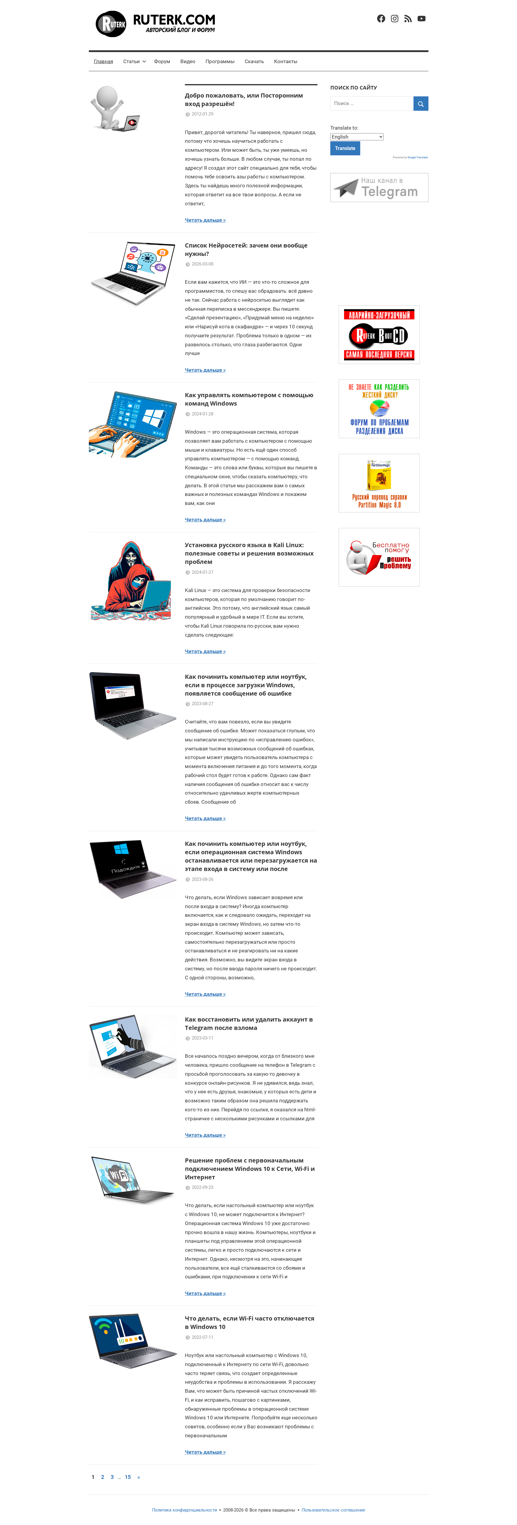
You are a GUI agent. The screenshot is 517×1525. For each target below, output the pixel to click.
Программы (220, 61)
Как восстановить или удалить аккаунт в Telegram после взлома (249, 1023)
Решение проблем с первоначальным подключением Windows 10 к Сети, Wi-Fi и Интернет (250, 1168)
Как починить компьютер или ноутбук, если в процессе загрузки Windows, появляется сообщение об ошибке (246, 685)
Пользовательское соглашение (333, 1510)
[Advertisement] (379, 255)
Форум (162, 61)
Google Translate (417, 157)
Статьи (131, 61)
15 (128, 1477)
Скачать (254, 61)
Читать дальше (203, 220)
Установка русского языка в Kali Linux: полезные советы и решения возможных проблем (249, 553)
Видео (187, 61)
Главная (103, 61)
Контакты (285, 61)
